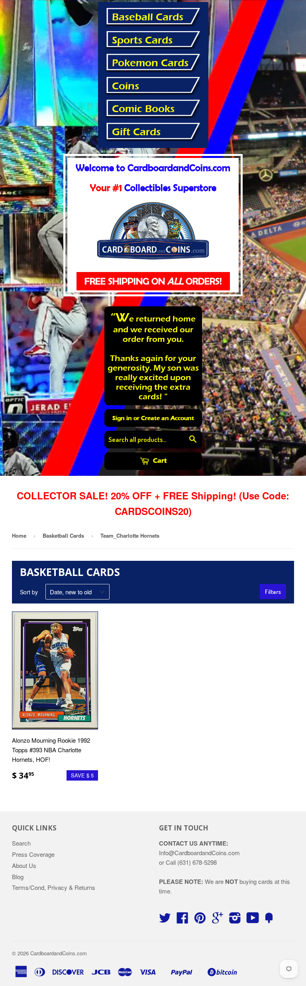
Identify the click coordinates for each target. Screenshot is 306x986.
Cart (159, 460)
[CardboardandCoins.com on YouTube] (253, 920)
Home (19, 535)
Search (21, 843)
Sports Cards (142, 40)
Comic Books (143, 109)
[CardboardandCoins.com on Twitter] (165, 920)
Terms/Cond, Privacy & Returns (53, 887)
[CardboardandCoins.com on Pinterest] (200, 920)
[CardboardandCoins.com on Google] (218, 920)
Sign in (122, 418)
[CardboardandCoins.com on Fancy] (269, 920)
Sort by (29, 592)
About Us (24, 865)
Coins (125, 86)
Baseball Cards (147, 17)
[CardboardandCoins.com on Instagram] (235, 920)
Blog (18, 876)
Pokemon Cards (150, 63)
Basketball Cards (63, 535)
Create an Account (167, 418)
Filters (273, 592)
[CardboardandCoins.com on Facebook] (182, 920)
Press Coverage (33, 854)
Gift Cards (136, 132)
